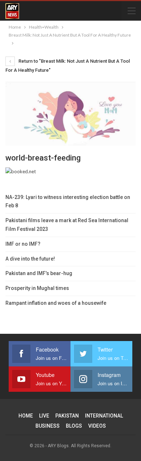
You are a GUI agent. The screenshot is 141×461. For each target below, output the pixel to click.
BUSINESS (47, 426)
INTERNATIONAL (104, 416)
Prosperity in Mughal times (37, 288)
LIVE (44, 416)
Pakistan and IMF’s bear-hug (38, 273)
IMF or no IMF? (22, 244)
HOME (25, 416)
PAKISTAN (67, 416)
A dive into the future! (30, 259)
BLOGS (74, 426)
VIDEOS (97, 426)
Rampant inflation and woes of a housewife (55, 303)
